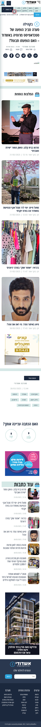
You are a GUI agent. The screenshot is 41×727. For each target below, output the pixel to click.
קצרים (24, 713)
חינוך (36, 11)
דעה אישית (24, 702)
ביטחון (36, 8)
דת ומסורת (18, 11)
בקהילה (37, 697)
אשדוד (24, 394)
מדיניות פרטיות (8, 694)
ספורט (36, 702)
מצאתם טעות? (32, 378)
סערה (24, 400)
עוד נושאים (8, 9)
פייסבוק (14, 400)
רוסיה (36, 405)
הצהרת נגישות (8, 697)
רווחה (24, 700)
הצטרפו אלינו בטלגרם (7, 700)
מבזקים (37, 15)
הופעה (15, 394)
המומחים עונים (24, 694)
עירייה (30, 11)
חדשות (36, 694)
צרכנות (24, 705)
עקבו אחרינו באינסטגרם (8, 702)
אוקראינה (34, 394)
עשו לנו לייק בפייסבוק (7, 705)
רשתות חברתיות (23, 405)
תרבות (36, 700)
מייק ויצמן (34, 400)
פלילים (24, 8)
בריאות (30, 8)
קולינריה (24, 708)
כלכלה (18, 8)
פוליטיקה (24, 11)
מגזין (37, 705)
